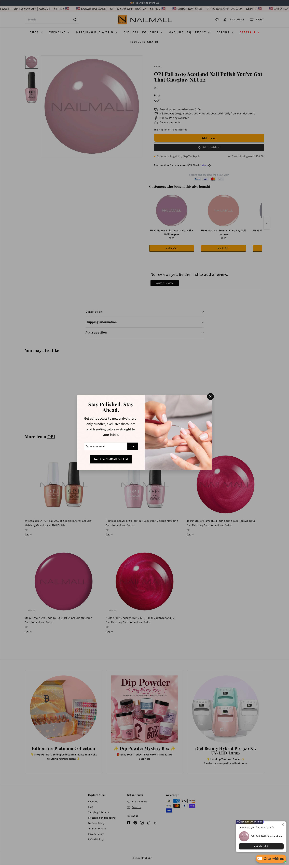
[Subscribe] (132, 446)
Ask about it (261, 846)
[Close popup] (283, 824)
